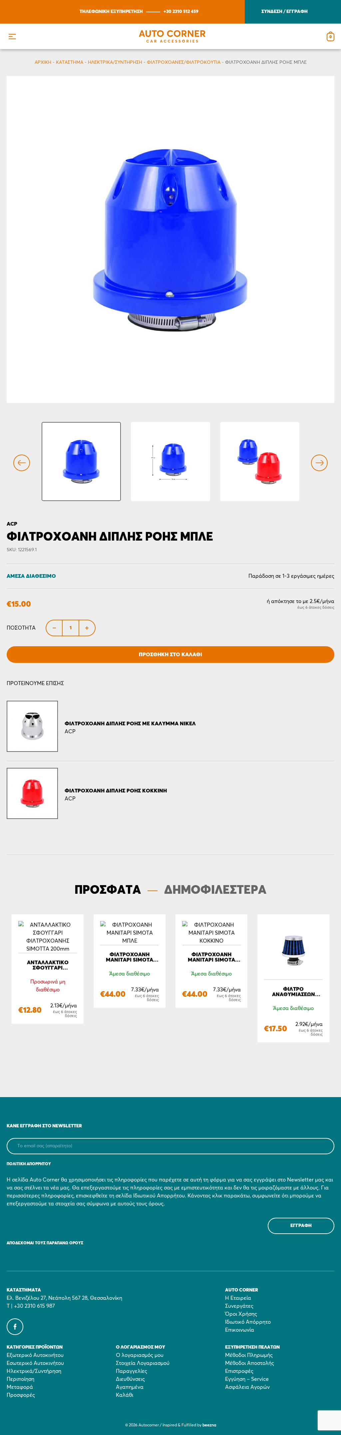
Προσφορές (21, 1395)
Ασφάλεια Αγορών (247, 1387)
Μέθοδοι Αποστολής (249, 1363)
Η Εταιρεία (238, 1298)
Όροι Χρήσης (241, 1314)
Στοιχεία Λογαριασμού (143, 1363)
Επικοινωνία (239, 1330)
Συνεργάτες (239, 1306)
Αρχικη (43, 62)
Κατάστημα (69, 62)
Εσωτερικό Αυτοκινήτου (35, 1363)
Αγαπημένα (130, 1387)
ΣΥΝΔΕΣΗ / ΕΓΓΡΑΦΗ (284, 11)
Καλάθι (124, 1395)
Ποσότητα (21, 628)
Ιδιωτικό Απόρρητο (248, 1322)
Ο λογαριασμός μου (140, 1355)
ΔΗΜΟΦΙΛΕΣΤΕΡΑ (215, 890)
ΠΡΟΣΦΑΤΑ (108, 890)
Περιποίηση (20, 1379)
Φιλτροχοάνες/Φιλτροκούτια (183, 62)
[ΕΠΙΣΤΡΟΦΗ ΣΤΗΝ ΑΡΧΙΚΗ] (172, 36)
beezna (209, 1425)
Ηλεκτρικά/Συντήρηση (115, 62)
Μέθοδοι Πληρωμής (249, 1355)
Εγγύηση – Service (247, 1379)
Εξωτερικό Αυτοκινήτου (35, 1355)
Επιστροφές (239, 1371)
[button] (12, 36)
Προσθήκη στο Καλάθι (170, 654)
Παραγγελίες (131, 1371)
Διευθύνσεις (130, 1379)
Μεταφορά (20, 1387)
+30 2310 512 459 (181, 11)
